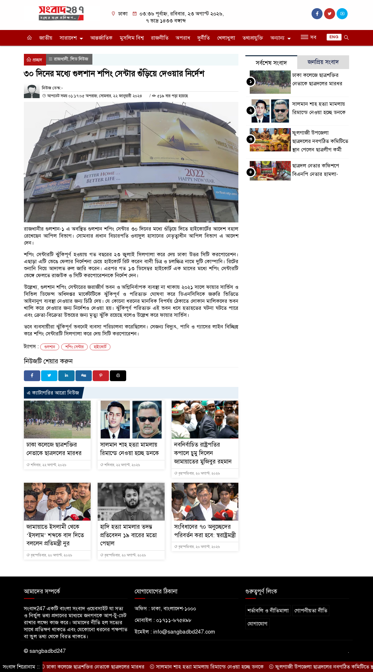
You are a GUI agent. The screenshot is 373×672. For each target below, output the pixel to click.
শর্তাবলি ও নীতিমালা (268, 610)
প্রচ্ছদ (36, 60)
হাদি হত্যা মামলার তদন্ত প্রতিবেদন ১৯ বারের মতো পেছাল (128, 535)
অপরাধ (183, 38)
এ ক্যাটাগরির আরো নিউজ (53, 393)
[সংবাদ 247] (62, 13)
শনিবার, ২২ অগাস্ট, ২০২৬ (48, 465)
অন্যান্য (277, 38)
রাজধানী (61, 59)
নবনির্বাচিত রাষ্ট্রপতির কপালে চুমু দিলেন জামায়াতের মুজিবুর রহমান (203, 453)
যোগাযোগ (257, 623)
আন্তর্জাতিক (101, 38)
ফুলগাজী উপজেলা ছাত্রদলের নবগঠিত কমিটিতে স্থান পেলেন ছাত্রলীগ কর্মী (320, 141)
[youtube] (342, 13)
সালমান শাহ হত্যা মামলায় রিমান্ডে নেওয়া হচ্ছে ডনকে (195, 667)
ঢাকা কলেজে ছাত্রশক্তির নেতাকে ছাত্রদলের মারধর (81, 667)
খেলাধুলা (226, 38)
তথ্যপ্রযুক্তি (252, 38)
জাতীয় (45, 38)
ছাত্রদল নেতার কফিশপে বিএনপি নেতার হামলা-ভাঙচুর (315, 174)
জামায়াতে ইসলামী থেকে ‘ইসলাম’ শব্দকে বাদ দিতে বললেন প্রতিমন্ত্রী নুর (55, 535)
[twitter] (329, 13)
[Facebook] (32, 375)
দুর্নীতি (204, 38)
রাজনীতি (159, 38)
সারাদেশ (68, 38)
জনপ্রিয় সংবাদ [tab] (323, 62)
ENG (334, 37)
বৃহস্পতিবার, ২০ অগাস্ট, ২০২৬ (198, 473)
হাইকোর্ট (100, 346)
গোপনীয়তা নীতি (310, 610)
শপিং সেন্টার (74, 346)
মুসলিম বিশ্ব (132, 38)
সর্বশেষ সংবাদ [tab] (271, 63)
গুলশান (49, 346)
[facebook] (317, 13)
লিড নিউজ (79, 59)
